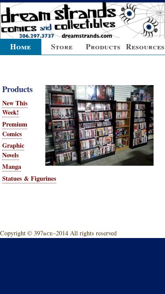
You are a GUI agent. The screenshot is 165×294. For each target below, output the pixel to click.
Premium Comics (14, 128)
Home (20, 46)
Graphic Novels (13, 150)
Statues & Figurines (29, 178)
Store (62, 46)
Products (103, 46)
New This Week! (15, 107)
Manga (11, 166)
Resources (145, 46)
